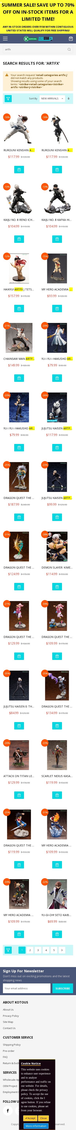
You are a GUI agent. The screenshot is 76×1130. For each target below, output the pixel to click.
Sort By (33, 98)
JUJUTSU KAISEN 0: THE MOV (19, 706)
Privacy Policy (11, 1016)
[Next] (62, 950)
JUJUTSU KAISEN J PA (57, 428)
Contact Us (9, 1028)
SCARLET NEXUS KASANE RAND (57, 776)
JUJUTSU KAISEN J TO (57, 498)
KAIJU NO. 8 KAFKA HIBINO (57, 220)
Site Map (8, 1022)
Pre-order (8, 1051)
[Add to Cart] (19, 169)
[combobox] (38, 49)
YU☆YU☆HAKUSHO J (19, 428)
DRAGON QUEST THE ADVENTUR (19, 567)
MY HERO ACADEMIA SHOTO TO (57, 845)
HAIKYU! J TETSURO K (19, 289)
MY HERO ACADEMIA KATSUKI (19, 915)
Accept (31, 1118)
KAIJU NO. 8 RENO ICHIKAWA (19, 220)
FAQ (5, 1057)
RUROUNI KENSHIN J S (19, 150)
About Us (8, 1009)
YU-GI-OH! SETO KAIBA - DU (57, 915)
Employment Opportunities (18, 1092)
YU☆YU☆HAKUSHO (57, 359)
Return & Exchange (14, 1063)
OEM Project (10, 1086)
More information (36, 1126)
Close (43, 1118)
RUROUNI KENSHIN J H (57, 150)
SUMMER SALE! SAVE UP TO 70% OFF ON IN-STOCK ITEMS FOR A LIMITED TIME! (38, 12)
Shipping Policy (12, 1044)
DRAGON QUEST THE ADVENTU (19, 498)
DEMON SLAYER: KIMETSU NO (57, 567)
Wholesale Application (16, 1079)
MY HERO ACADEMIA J (57, 289)
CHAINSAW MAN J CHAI (19, 359)
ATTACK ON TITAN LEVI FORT (19, 776)
